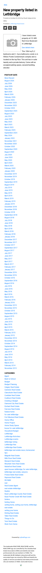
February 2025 (10, 130)
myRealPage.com (24, 537)
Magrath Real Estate (12, 456)
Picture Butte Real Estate (14, 475)
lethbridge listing (11, 442)
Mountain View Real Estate (15, 464)
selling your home (11, 510)
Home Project (10, 423)
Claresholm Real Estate (13, 393)
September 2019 (11, 182)
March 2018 (9, 231)
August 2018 (9, 218)
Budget (7, 382)
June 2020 (8, 157)
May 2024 (8, 135)
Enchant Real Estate (12, 406)
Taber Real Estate (11, 516)
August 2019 (9, 185)
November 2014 (11, 341)
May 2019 (8, 193)
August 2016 (9, 283)
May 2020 (8, 160)
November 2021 (11, 141)
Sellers (7, 499)
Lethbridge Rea (10, 445)
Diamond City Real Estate (14, 404)
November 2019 (11, 177)
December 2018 (11, 207)
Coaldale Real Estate (12, 395)
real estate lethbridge (13, 488)
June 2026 (8, 86)
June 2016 (8, 289)
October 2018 (10, 212)
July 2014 (8, 352)
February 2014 (10, 365)
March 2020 (9, 166)
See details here (28, 48)
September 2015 (11, 313)
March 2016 (9, 297)
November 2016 (11, 275)
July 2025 (8, 116)
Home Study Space (12, 425)
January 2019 (10, 204)
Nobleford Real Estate (13, 467)
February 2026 (10, 97)
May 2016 (8, 292)
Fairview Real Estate (12, 409)
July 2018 (8, 220)
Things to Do (9, 518)
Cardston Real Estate (12, 390)
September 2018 (11, 215)
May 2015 (8, 324)
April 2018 (8, 229)
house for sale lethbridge (14, 428)
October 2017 (10, 245)
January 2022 (10, 138)
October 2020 (10, 146)
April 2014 (8, 360)
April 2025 (8, 125)
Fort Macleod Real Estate (14, 417)
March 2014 (9, 363)
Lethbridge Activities (12, 436)
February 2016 (10, 300)
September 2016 (11, 281)
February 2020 (10, 168)
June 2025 (8, 119)
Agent (7, 376)
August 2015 (9, 316)
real (6, 483)
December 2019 (11, 174)
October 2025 (10, 108)
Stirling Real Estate (12, 513)
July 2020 (8, 155)
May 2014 (8, 357)
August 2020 (9, 152)
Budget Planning (11, 384)
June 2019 (8, 190)
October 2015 (10, 311)
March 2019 (9, 198)
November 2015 (11, 308)
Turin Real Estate (11, 521)
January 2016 (10, 303)
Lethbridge (9, 434)
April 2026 (8, 92)
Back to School (10, 379)
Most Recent (9, 78)
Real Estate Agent (11, 486)
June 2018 (8, 223)
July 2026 (8, 83)
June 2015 (8, 322)
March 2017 (9, 264)
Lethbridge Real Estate (17, 23)
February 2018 (10, 234)
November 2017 (11, 242)
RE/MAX (8, 480)
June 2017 (8, 256)
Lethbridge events (11, 439)
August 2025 (9, 114)
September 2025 (11, 111)
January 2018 (10, 237)
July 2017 (8, 253)
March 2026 (9, 94)
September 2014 (11, 346)
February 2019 (10, 201)
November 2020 (11, 144)
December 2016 (11, 272)
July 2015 (8, 319)
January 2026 (10, 100)
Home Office (9, 420)
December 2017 (11, 240)
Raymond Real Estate (13, 477)
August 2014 (9, 349)
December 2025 (11, 103)
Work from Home (11, 524)
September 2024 (11, 133)
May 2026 (8, 89)
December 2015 (11, 305)
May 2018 (8, 226)
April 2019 (8, 196)
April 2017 (8, 261)
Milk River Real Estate (13, 458)
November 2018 (11, 209)
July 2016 (8, 286)
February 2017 (10, 267)
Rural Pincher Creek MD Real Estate (18, 497)
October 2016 (10, 278)
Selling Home (10, 502)
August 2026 (9, 81)
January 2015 (10, 335)
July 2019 (8, 188)
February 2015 (10, 333)
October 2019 (10, 179)
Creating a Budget (11, 401)
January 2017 (10, 270)
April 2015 (8, 327)
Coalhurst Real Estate (13, 398)
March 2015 (9, 330)
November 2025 (11, 105)
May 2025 (8, 122)
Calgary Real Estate (12, 387)
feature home (10, 412)
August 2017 (9, 250)
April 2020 (8, 163)
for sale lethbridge (11, 415)
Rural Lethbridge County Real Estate (18, 494)
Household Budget (12, 431)
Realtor (7, 491)
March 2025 (9, 127)
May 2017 (8, 259)
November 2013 (11, 368)
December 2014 (11, 338)
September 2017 (11, 248)
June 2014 (8, 355)
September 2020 (11, 149)
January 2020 (10, 171)
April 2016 (8, 294)
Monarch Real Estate (12, 461)
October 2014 (10, 343)
